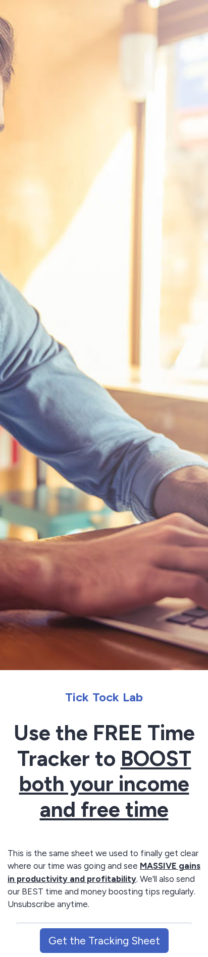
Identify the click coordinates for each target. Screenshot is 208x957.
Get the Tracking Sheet (104, 940)
